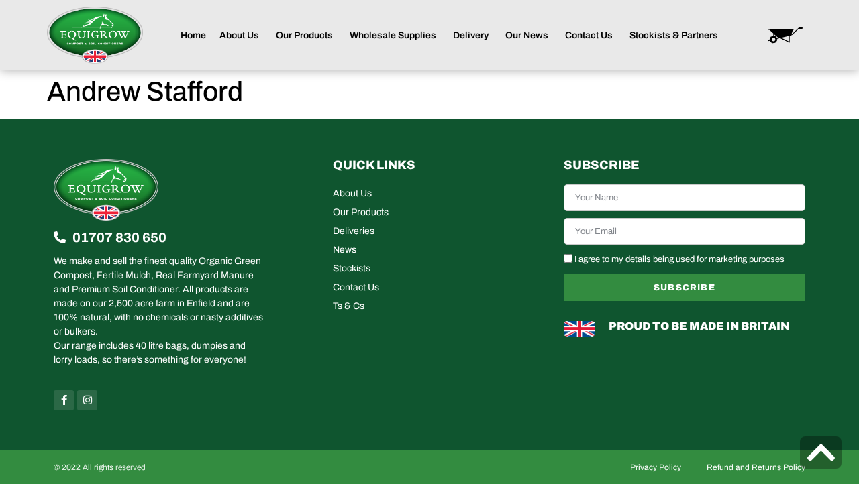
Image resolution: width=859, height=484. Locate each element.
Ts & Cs (348, 306)
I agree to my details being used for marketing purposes (679, 259)
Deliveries (353, 231)
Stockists (351, 268)
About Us (352, 193)
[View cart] (785, 35)
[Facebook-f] (64, 400)
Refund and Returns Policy (756, 467)
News (344, 250)
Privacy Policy (655, 467)
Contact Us (356, 287)
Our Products (361, 212)
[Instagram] (87, 400)
